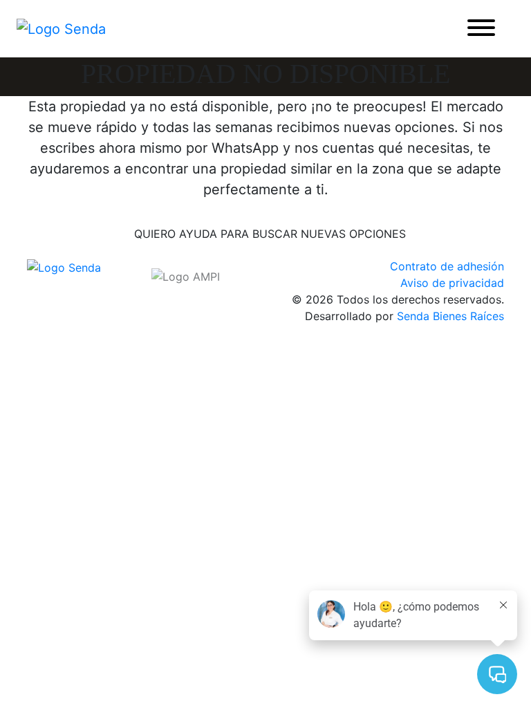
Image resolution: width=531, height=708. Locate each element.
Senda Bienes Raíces (450, 316)
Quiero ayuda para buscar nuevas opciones (270, 234)
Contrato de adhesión (447, 266)
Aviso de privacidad (452, 283)
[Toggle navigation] (481, 29)
